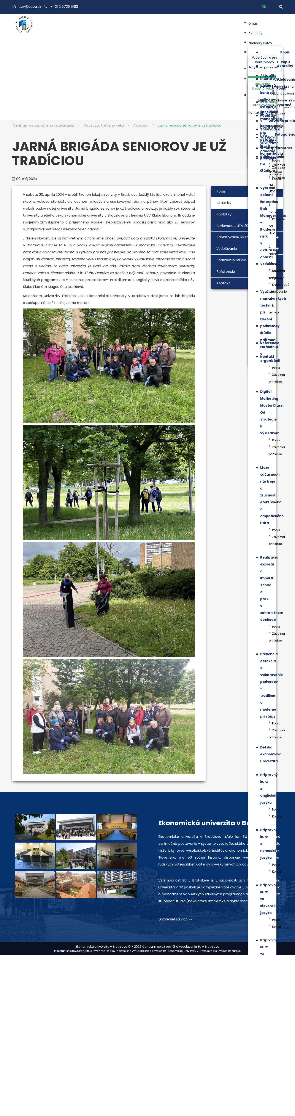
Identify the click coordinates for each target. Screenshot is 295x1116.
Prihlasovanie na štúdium (237, 237)
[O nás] (260, 22)
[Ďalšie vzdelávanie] (262, 94)
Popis (285, 52)
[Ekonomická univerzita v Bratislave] (34, 827)
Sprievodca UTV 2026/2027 (239, 225)
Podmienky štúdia (231, 260)
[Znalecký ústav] (277, 42)
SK (265, 7)
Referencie (269, 343)
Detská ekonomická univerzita (271, 754)
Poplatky (268, 115)
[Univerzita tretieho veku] (262, 78)
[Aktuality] (264, 32)
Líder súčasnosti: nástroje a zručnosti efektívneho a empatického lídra (272, 495)
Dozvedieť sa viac (173, 919)
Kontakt (285, 148)
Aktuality (285, 66)
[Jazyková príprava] (280, 68)
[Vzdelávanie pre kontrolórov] (264, 51)
